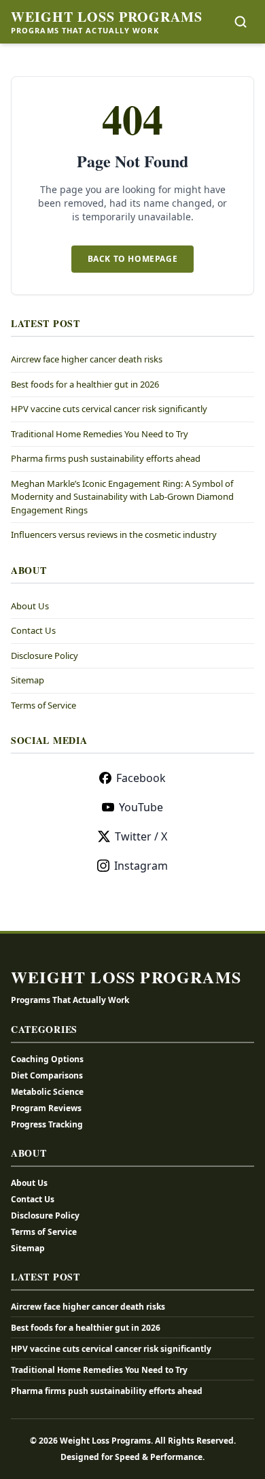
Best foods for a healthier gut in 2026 (85, 384)
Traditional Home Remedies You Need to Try (99, 434)
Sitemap (27, 680)
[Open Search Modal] (240, 21)
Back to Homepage (133, 259)
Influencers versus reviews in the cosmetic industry (114, 534)
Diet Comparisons (47, 1075)
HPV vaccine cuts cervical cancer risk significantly (109, 409)
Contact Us (33, 630)
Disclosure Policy (44, 655)
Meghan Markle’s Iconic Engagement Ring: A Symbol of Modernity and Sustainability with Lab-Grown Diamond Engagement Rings (122, 496)
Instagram (141, 865)
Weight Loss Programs (106, 17)
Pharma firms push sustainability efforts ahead (105, 458)
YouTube (141, 807)
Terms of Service (43, 705)
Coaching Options (47, 1059)
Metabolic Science (47, 1092)
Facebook (141, 777)
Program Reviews (46, 1108)
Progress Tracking (47, 1124)
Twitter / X (141, 836)
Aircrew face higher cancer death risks (86, 359)
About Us (30, 606)
